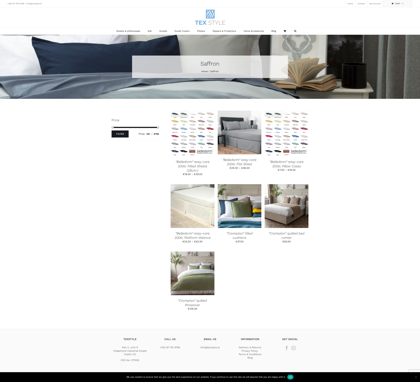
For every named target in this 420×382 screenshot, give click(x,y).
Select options (190, 132)
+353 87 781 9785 (16, 3)
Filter (120, 134)
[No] (416, 377)
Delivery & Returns (250, 347)
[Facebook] (286, 348)
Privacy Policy (250, 350)
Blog (250, 357)
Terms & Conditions (250, 354)
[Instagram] (293, 348)
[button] (295, 31)
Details (192, 135)
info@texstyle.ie (34, 3)
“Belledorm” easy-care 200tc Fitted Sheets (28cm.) (193, 166)
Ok (290, 377)
